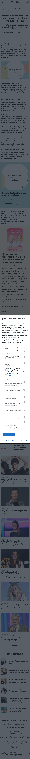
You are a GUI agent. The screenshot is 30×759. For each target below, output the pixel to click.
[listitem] (15, 347)
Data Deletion (5, 440)
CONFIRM (9, 434)
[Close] (26, 318)
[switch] (24, 351)
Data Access (15, 440)
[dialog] (15, 379)
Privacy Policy (24, 440)
